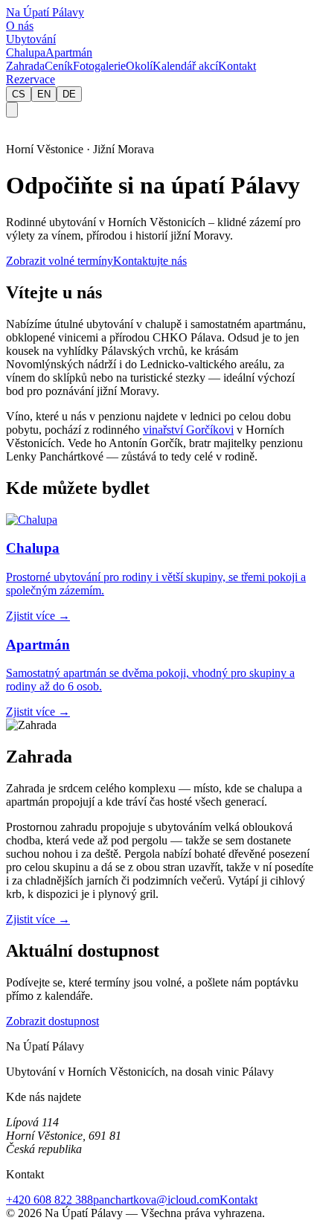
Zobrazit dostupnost (52, 1021)
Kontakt (237, 66)
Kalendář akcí (185, 66)
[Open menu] (12, 110)
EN (44, 94)
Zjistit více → (38, 919)
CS (18, 94)
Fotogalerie (99, 66)
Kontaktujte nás (150, 260)
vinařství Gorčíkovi (188, 429)
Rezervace (30, 79)
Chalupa (25, 52)
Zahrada (25, 66)
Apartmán (68, 52)
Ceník (59, 66)
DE (69, 94)
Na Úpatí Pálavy (45, 12)
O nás (19, 25)
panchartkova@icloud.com (156, 1199)
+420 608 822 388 (49, 1199)
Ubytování (31, 39)
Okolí (139, 66)
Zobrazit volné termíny (59, 260)
